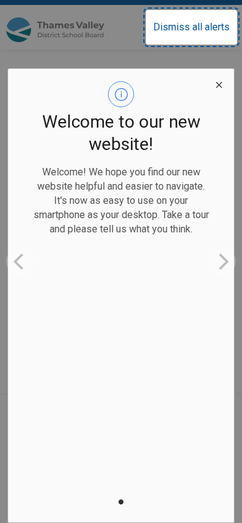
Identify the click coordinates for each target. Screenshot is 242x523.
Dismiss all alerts (191, 27)
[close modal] (219, 84)
